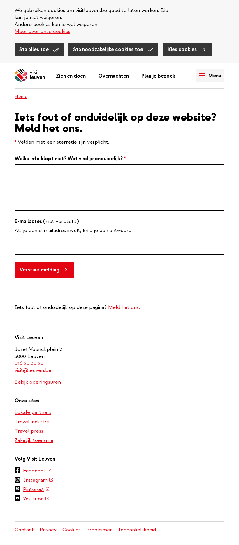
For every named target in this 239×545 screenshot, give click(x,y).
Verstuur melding (39, 270)
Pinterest (36, 490)
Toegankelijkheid (137, 529)
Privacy (48, 529)
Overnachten (113, 76)
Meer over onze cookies (42, 31)
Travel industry (32, 421)
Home (21, 97)
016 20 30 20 (29, 363)
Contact (24, 529)
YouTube (36, 499)
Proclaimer (99, 529)
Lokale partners (33, 412)
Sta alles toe (34, 49)
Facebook (37, 471)
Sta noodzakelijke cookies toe (108, 49)
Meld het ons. (124, 307)
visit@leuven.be (33, 370)
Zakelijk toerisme (34, 440)
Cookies (71, 529)
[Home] (30, 76)
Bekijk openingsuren (38, 382)
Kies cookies (183, 49)
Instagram (38, 480)
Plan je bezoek (158, 76)
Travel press (29, 431)
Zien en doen (71, 76)
